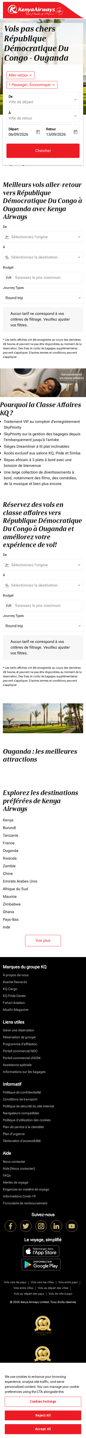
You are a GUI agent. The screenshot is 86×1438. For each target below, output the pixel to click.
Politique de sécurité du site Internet (28, 1106)
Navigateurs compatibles (21, 1113)
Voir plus (43, 940)
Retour (51, 129)
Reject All (42, 1415)
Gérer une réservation (18, 1030)
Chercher (43, 150)
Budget (8, 267)
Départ (13, 129)
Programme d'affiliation (20, 1044)
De (10, 96)
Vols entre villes (23, 1288)
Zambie (9, 866)
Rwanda (10, 858)
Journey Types (13, 288)
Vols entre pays (68, 1282)
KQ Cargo (10, 989)
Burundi (9, 827)
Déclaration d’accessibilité (22, 1141)
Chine (8, 873)
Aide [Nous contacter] (19, 1168)
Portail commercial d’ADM (21, 1058)
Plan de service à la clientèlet (23, 1127)
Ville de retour (20, 118)
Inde (6, 927)
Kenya (8, 820)
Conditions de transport (20, 1099)
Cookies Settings (43, 1401)
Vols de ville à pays (60, 1293)
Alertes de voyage (15, 1182)
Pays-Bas (11, 919)
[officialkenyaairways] (41, 1226)
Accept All (43, 1429)
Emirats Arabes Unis (20, 881)
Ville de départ (21, 102)
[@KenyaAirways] (26, 1226)
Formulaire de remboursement (25, 1203)
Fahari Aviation (14, 1003)
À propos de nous (16, 975)
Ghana (8, 912)
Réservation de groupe (19, 1037)
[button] (32, 85)
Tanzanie (10, 835)
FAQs (7, 1175)
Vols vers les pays (15, 1282)
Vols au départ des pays (29, 1293)
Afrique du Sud (15, 889)
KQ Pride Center (14, 996)
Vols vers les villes (42, 1282)
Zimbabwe (12, 904)
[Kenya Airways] (10, 1226)
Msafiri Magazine (15, 1010)
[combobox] (45, 237)
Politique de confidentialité (22, 1092)
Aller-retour (18, 75)
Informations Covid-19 (19, 1196)
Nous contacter (14, 1161)
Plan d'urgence (14, 1134)
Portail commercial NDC (20, 1051)
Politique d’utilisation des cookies (27, 1120)
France (9, 843)
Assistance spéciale (17, 1065)
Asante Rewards (15, 982)
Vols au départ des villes (53, 1288)
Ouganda (10, 850)
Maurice (10, 896)
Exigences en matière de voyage (26, 1189)
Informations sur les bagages (24, 1072)
